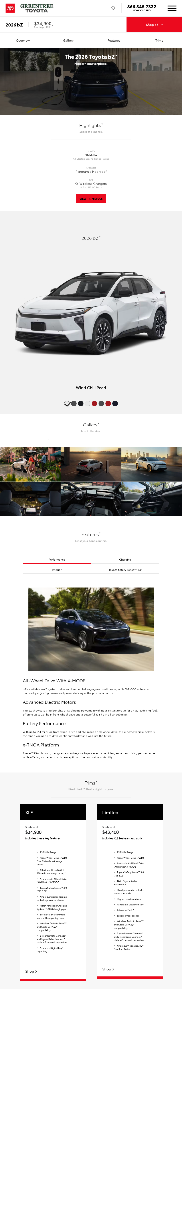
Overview (23, 40)
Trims (159, 40)
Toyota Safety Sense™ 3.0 (125, 569)
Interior (57, 569)
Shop (30, 971)
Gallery (68, 40)
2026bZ (14, 24)
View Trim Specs (91, 198)
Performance (57, 559)
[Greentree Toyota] (36, 8)
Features (113, 40)
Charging (125, 559)
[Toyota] (10, 8)
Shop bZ (152, 24)
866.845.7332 (141, 6)
